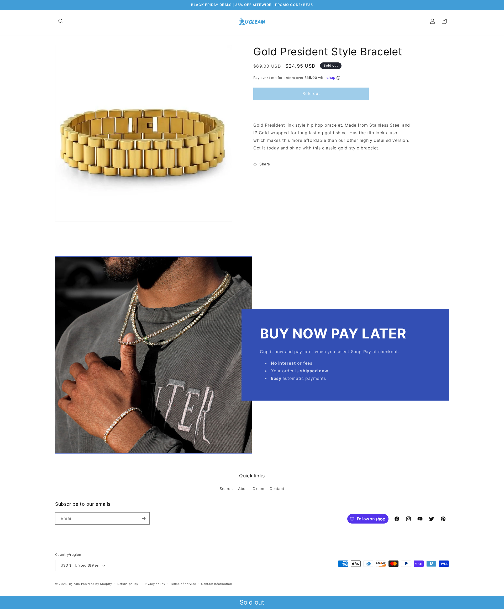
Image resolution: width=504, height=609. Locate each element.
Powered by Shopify (96, 584)
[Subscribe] (143, 518)
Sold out (252, 602)
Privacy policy (154, 584)
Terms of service (183, 584)
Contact (277, 488)
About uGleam (251, 488)
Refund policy (127, 584)
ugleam (74, 584)
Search (226, 488)
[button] (61, 21)
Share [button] (264, 164)
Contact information (216, 584)
